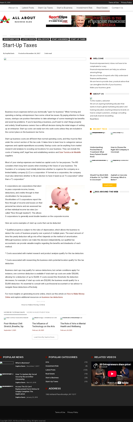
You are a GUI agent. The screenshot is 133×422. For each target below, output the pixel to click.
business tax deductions (52, 297)
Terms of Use (114, 2)
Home (5, 36)
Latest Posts (28, 39)
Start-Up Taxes (78, 39)
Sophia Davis (9, 53)
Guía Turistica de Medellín (70, 152)
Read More (94, 119)
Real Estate (43, 39)
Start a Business (60, 39)
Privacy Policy (126, 2)
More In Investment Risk (38, 312)
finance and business (98, 78)
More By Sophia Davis (14, 312)
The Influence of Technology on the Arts (43, 325)
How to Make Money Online (33, 303)
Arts (47, 362)
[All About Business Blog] (17, 15)
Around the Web (109, 192)
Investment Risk (15, 36)
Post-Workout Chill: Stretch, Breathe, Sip (13, 325)
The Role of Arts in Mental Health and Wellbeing (73, 325)
